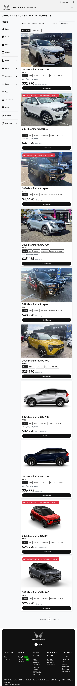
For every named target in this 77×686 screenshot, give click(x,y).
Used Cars (36, 667)
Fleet (63, 662)
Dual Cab (7, 659)
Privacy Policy (66, 671)
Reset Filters (26, 30)
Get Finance (47, 88)
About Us (65, 657)
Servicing (50, 660)
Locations (65, 2)
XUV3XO (21, 659)
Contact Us (65, 659)
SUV (5, 657)
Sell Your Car (37, 672)
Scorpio (21, 657)
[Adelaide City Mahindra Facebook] (70, 2)
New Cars (36, 662)
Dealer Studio (16, 684)
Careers (64, 664)
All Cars (35, 660)
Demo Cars (37, 665)
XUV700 (21, 662)
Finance (35, 669)
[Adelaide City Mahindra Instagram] (73, 2)
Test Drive (36, 674)
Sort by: (55, 23)
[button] (72, 7)
